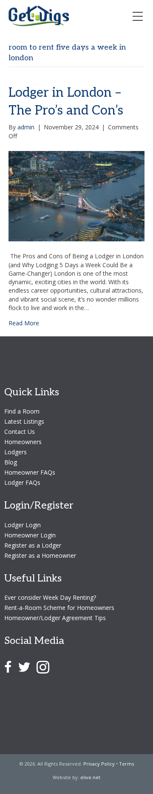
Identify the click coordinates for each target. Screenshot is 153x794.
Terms (126, 763)
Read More (23, 323)
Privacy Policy (99, 763)
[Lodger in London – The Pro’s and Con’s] (76, 195)
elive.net (90, 777)
